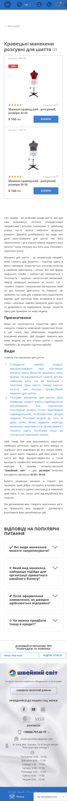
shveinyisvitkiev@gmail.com (37, 739)
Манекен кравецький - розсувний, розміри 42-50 (32, 111)
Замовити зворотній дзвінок (33, 690)
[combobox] (50, 796)
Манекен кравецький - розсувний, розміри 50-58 (32, 182)
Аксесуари (13, 26)
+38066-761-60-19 (34, 732)
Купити (46, 119)
